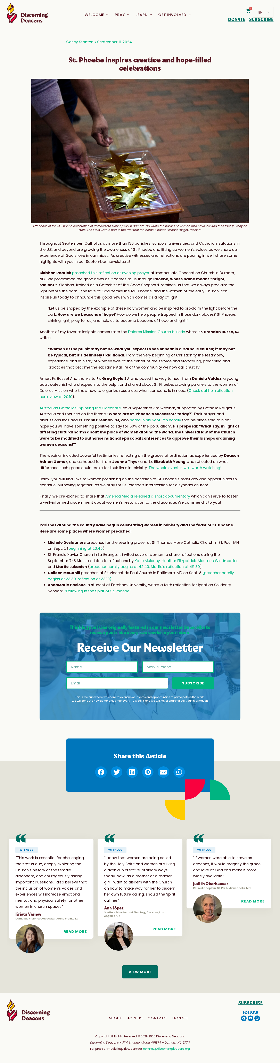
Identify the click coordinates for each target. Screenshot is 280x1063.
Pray (120, 14)
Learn (142, 14)
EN (260, 12)
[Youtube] (250, 1018)
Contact (157, 1018)
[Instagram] (257, 1018)
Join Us (135, 1018)
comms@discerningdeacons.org (166, 1049)
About (115, 1018)
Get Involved (172, 14)
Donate (180, 1018)
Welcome (94, 14)
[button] (101, 772)
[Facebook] (244, 1018)
